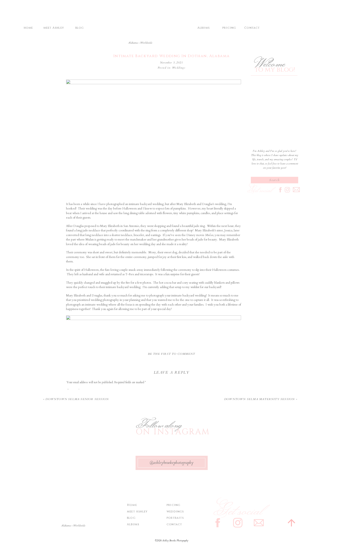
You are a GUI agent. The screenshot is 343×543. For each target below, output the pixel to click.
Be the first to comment (171, 354)
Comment (72, 390)
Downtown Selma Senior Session (77, 399)
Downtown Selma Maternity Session (259, 399)
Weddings (178, 68)
